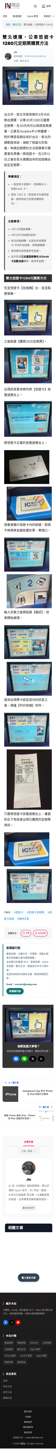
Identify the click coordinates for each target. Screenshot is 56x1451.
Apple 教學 (35, 1349)
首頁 (8, 24)
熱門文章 (7, 1392)
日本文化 (34, 1343)
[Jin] (8, 56)
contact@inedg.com (26, 984)
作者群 (28, 1416)
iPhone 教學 (10, 1356)
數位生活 (17, 24)
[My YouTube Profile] (18, 1322)
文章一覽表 (26, 1151)
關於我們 (28, 1411)
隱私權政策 (28, 1427)
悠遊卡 (30, 154)
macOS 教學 (26, 1356)
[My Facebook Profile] (5, 1322)
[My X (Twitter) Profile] (11, 1322)
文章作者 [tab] (28, 1142)
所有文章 (7, 1386)
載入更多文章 (29, 1277)
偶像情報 (21, 1343)
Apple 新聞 (41, 1356)
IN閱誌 (22, 1443)
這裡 (36, 250)
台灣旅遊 (9, 1349)
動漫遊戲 (9, 1343)
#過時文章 (23, 918)
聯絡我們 (30, 1208)
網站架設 (21, 1362)
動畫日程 (7, 1398)
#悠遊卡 (18, 912)
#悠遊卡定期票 (35, 912)
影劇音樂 (9, 1362)
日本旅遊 (47, 1343)
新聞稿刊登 (15, 991)
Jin (15, 52)
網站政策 (28, 1432)
